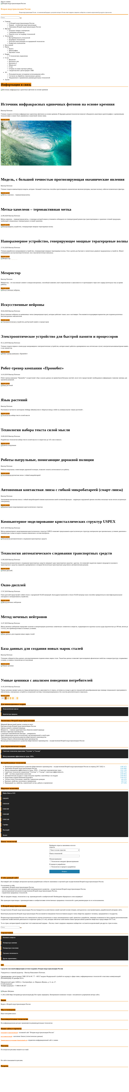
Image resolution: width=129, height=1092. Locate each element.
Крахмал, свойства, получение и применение (20, 781)
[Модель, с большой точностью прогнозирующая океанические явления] (36, 165)
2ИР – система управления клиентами (18, 774)
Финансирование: (55, 859)
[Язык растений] (7, 385)
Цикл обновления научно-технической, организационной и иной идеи (25, 735)
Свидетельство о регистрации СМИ (21, 70)
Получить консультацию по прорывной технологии (27, 41)
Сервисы (4, 1089)
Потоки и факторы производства (12, 732)
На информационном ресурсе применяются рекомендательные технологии (27, 1023)
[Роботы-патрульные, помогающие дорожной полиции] (8, 445)
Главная (7, 21)
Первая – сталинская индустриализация (22, 25)
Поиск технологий (55, 853)
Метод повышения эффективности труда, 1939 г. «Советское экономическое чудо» (33, 770)
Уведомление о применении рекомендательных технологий (29, 78)
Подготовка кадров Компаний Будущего (19, 777)
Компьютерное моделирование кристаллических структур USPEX (58, 521)
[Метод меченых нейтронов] (11, 602)
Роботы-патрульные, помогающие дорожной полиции (47, 460)
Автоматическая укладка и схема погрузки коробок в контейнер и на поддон (31, 776)
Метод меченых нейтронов (24, 617)
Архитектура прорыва (10, 714)
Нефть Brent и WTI (9, 793)
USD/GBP (6, 814)
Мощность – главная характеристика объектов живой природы (22, 730)
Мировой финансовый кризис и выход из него (17, 724)
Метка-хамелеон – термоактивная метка (36, 209)
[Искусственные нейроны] (10, 290)
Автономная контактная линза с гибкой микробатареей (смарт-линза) (62, 490)
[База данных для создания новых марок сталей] (18, 634)
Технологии (9, 36)
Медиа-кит (12, 65)
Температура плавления (10, 948)
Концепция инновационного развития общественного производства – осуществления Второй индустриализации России (42, 741)
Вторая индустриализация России (16, 9)
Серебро (5, 824)
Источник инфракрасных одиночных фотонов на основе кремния (58, 104)
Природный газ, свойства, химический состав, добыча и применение (29, 783)
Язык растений (14, 400)
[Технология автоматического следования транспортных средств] (24, 539)
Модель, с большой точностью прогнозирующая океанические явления (62, 179)
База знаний (9, 45)
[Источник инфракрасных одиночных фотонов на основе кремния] (24, 90)
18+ (6, 72)
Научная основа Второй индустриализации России (18, 726)
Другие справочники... (10, 958)
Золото (5, 835)
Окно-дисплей (13, 585)
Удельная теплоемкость (10, 953)
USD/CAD (6, 819)
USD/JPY (6, 798)
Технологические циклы (10, 709)
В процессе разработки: (57, 864)
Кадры (7, 54)
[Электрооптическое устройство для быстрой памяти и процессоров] (25, 322)
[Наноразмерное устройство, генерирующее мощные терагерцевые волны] (27, 226)
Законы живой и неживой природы (13, 728)
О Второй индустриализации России (21, 23)
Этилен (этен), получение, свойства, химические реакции (25, 779)
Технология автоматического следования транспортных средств (56, 553)
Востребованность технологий (19, 38)
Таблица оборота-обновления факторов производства (19, 739)
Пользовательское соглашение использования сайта (26, 74)
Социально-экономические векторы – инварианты (18, 733)
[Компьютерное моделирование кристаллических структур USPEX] (22, 507)
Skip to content (5, 2)
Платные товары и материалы (19, 30)
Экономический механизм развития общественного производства (23, 737)
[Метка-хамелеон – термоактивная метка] (15, 195)
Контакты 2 (13, 63)
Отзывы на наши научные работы (20, 69)
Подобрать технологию (17, 39)
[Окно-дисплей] (6, 570)
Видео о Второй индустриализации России (16, 1004)
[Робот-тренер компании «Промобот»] (14, 354)
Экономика (5, 1070)
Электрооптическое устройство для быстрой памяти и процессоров (59, 336)
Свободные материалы (17, 32)
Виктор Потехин (6, 110)
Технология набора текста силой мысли (35, 430)
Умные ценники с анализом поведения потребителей (47, 680)
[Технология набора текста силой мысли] (15, 415)
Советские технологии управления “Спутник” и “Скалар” (22, 751)
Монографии (13, 50)
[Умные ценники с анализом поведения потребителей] (7, 666)
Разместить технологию (17, 43)
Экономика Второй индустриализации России (25, 27)
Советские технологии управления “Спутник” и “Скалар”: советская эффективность (34, 772)
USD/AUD (6, 803)
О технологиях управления (18, 56)
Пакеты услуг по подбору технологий (22, 34)
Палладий (6, 830)
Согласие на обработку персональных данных (25, 76)
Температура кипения (10, 943)
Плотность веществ (9, 937)
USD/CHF (6, 809)
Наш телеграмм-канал (8, 1013)
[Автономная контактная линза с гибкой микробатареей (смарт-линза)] (21, 475)
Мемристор (11, 273)
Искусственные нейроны (22, 304)
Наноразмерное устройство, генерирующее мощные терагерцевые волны (64, 241)
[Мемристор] (5, 258)
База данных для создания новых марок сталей (42, 648)
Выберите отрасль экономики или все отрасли (62, 846)
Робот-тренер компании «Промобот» (32, 368)
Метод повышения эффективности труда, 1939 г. (18, 756)
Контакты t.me (14, 61)
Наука (7, 47)
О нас (7, 58)
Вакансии (12, 59)
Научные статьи (14, 52)
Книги (11, 49)
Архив (7, 79)
